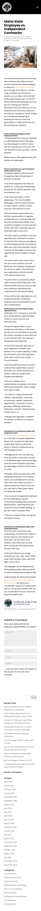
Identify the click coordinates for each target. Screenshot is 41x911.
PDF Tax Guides (10, 892)
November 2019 (10, 865)
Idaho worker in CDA (12, 171)
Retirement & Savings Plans (15, 896)
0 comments (15, 40)
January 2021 (9, 838)
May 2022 (8, 812)
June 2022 (8, 808)
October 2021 (9, 831)
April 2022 (8, 816)
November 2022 (10, 801)
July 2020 (7, 857)
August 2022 (9, 804)
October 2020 (9, 850)
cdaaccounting (10, 36)
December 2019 (10, 861)
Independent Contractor (24, 87)
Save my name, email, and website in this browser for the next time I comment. (20, 672)
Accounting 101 (10, 874)
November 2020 (10, 846)
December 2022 (10, 797)
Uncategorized (10, 904)
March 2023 (9, 786)
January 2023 (9, 793)
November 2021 (10, 827)
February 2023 (10, 789)
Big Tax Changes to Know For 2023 (18, 760)
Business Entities (17, 38)
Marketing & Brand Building (15, 885)
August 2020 (9, 853)
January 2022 (9, 823)
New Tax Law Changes (13, 889)
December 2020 (10, 842)
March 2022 (9, 819)
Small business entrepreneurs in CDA (20, 435)
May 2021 (8, 835)
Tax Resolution (10, 900)
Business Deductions (12, 877)
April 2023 (8, 782)
